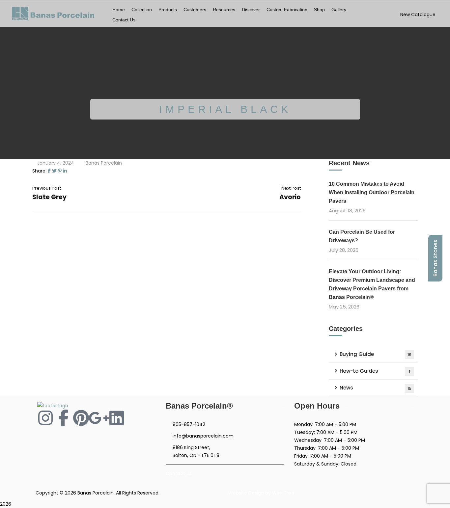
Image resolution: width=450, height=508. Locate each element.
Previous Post (46, 188)
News (375, 387)
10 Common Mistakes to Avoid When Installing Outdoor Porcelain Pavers (371, 192)
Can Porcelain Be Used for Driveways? (362, 236)
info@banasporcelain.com (203, 436)
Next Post (291, 188)
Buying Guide (375, 354)
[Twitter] (54, 171)
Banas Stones (435, 258)
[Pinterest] (60, 171)
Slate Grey (49, 197)
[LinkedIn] (65, 171)
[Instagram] (45, 418)
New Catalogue (418, 14)
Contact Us (179, 473)
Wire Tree (283, 493)
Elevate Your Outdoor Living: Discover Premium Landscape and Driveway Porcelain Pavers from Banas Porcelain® (372, 284)
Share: (39, 171)
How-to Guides (375, 370)
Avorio (290, 197)
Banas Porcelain (104, 163)
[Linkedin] (116, 418)
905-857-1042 (189, 424)
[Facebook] (49, 171)
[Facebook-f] (63, 418)
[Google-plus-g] (99, 418)
